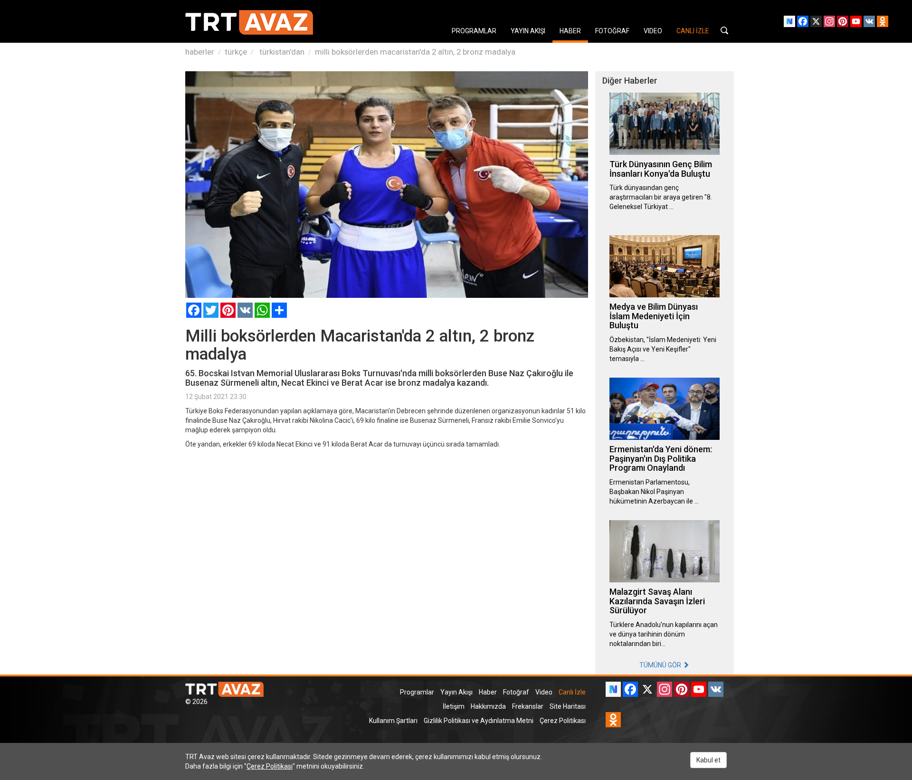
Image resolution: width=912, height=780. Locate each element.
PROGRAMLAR (474, 31)
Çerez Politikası (563, 720)
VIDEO (653, 31)
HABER (570, 31)
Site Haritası (568, 706)
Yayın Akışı (456, 692)
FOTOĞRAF (612, 31)
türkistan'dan (280, 52)
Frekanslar (527, 706)
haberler (199, 52)
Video (543, 692)
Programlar (417, 692)
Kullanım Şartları (393, 720)
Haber (488, 692)
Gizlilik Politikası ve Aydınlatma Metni (478, 720)
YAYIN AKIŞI (528, 31)
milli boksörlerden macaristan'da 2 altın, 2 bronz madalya (415, 52)
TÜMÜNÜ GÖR (661, 665)
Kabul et (708, 760)
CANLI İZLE (692, 31)
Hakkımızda (488, 706)
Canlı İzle (572, 692)
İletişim (454, 706)
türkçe (236, 52)
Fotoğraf (516, 692)
